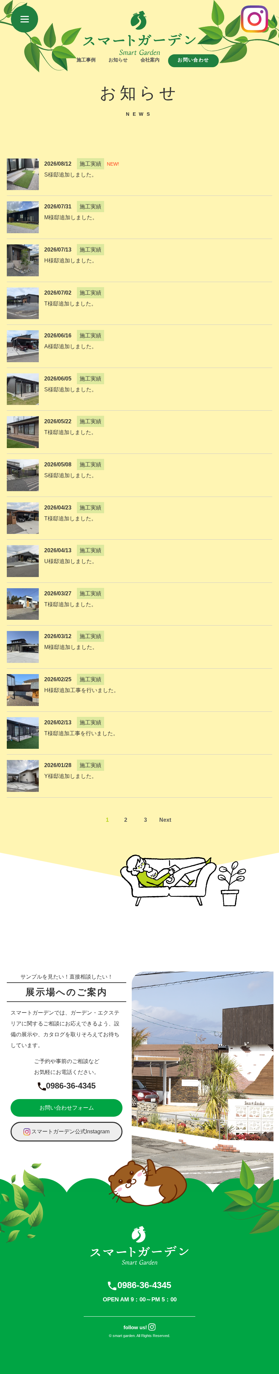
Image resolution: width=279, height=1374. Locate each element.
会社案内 (150, 59)
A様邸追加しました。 (70, 346)
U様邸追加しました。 (70, 561)
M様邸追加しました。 (71, 217)
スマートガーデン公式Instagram (70, 1131)
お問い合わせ (193, 59)
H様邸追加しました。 (70, 260)
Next (165, 820)
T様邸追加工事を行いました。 (81, 733)
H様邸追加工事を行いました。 (81, 690)
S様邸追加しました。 (70, 175)
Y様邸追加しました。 (70, 776)
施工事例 (86, 59)
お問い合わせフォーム (66, 1108)
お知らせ (118, 59)
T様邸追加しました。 (70, 304)
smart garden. (124, 1336)
